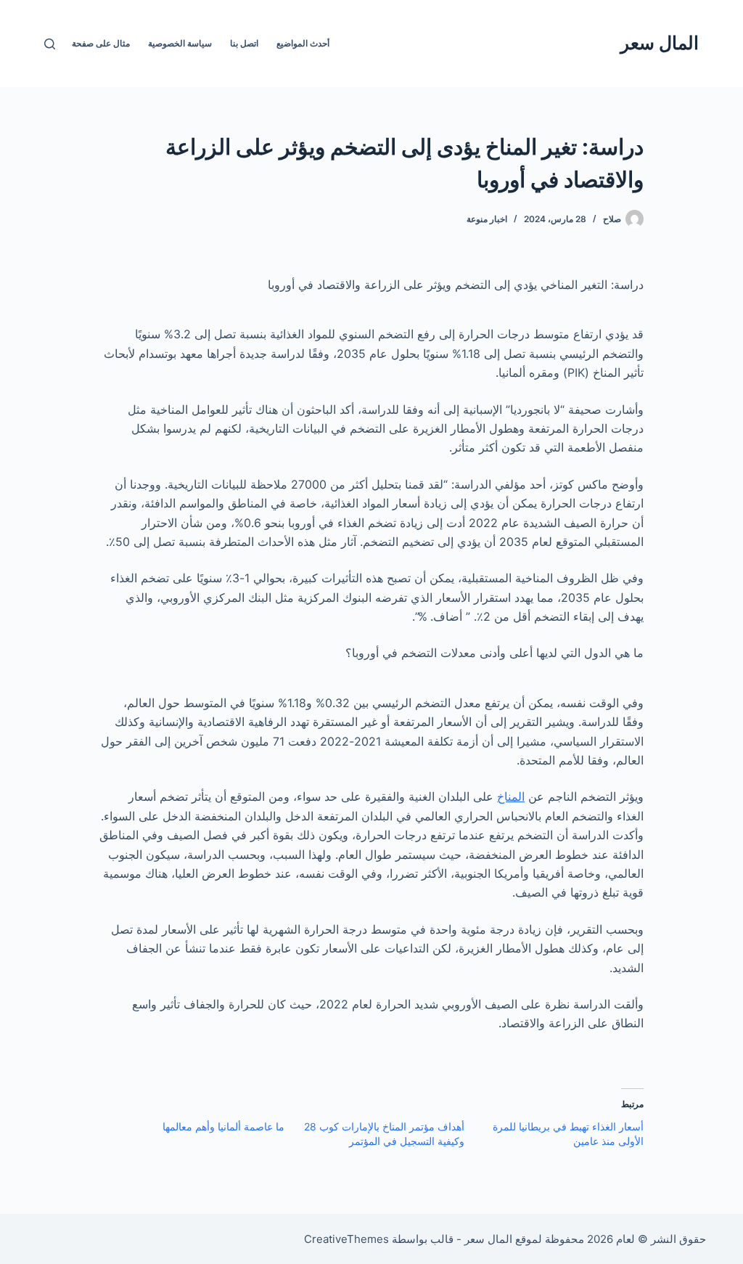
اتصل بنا (244, 43)
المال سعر (659, 43)
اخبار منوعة (487, 218)
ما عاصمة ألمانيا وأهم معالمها (223, 1126)
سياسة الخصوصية (180, 43)
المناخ (511, 796)
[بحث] (49, 43)
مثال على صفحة (101, 43)
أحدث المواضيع (302, 43)
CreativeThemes (346, 1239)
